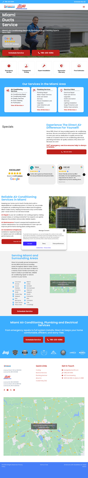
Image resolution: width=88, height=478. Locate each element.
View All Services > (17, 105)
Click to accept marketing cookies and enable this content (63, 283)
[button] (64, 230)
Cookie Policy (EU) (41, 381)
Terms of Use (44, 465)
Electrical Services (41, 373)
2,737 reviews (18, 176)
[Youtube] (14, 390)
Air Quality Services (17, 98)
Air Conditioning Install (18, 96)
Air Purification (16, 102)
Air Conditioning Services (17, 90)
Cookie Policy (39, 247)
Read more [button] (62, 182)
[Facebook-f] (4, 390)
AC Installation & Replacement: (12, 230)
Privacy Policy (47, 247)
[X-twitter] (11, 390)
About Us (38, 378)
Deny (44, 243)
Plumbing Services (41, 375)
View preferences (58, 243)
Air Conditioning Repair (18, 94)
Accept (30, 243)
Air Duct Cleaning (16, 100)
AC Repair (5, 215)
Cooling (38, 370)
